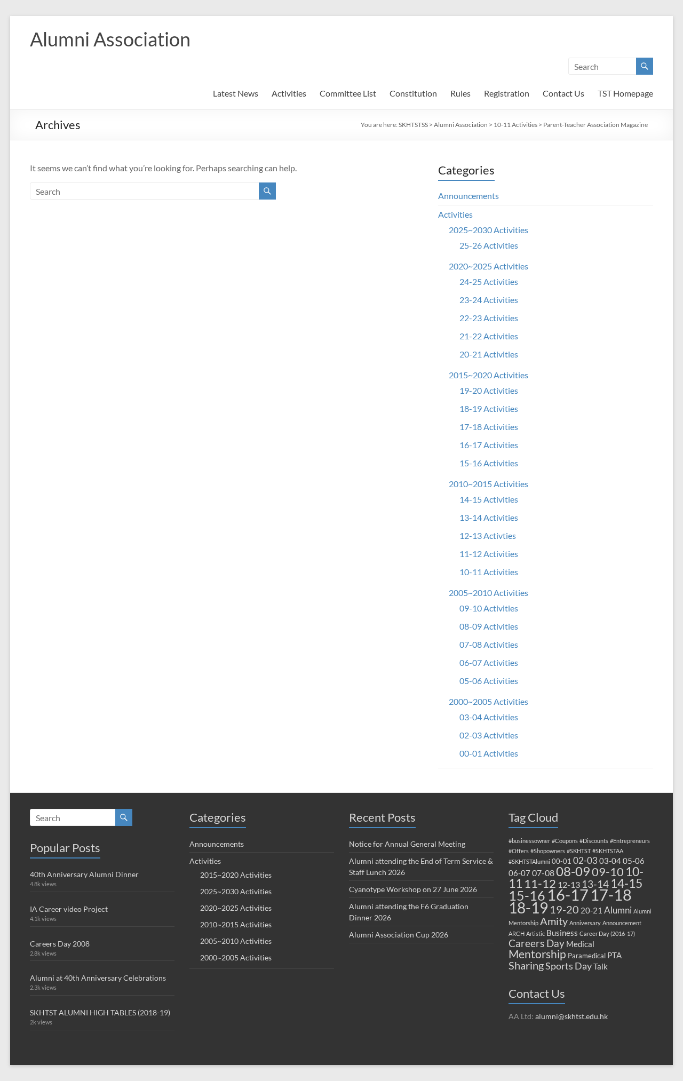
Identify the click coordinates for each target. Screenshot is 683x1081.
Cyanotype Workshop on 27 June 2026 (413, 889)
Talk (600, 966)
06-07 (519, 873)
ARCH (517, 933)
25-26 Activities (488, 245)
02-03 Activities (488, 735)
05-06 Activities (488, 680)
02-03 (585, 860)
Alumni (618, 910)
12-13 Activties (487, 535)
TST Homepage (625, 93)
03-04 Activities (488, 717)
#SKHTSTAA (607, 850)
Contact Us (563, 93)
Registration (506, 93)
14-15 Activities (488, 499)
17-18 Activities (488, 427)
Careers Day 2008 (60, 943)
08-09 (573, 871)
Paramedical (587, 955)
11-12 (540, 883)
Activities (289, 93)
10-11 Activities (515, 125)
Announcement (621, 922)
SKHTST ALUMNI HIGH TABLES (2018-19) (100, 1012)
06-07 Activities (488, 662)
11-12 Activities (488, 554)
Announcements (468, 195)
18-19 (528, 908)
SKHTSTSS (413, 125)
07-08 (543, 873)
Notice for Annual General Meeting (407, 843)
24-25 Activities (488, 281)
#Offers (519, 850)
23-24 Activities (488, 300)
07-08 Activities (488, 644)
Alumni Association (110, 39)
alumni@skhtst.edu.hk (571, 1016)
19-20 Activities (488, 390)
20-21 (591, 910)
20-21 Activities (488, 354)
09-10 (608, 871)
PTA (614, 955)
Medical (580, 944)
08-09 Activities (488, 626)
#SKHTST (579, 850)
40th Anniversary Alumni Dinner (84, 874)
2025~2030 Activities (488, 230)
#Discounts (593, 840)
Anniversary (585, 922)
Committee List (348, 93)
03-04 (610, 860)
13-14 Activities (488, 517)
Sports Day (568, 966)
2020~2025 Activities (488, 266)
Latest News (235, 93)
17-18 (611, 894)
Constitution (413, 93)
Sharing (526, 965)
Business (562, 932)
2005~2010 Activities (488, 592)
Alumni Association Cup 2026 (398, 934)
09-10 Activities (488, 608)
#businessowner (529, 840)
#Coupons (565, 840)
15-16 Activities (488, 463)
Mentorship (537, 953)
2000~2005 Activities (488, 701)
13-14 (595, 884)
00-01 (561, 861)
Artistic (535, 933)
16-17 (568, 895)
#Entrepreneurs (630, 840)
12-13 (569, 884)
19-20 (564, 909)
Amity (554, 921)
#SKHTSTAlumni (529, 861)
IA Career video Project (69, 908)
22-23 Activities (488, 318)
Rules (460, 93)
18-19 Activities (488, 408)
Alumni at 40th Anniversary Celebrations (98, 977)
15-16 (527, 895)
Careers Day (537, 943)
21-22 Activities (488, 336)
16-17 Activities (488, 445)
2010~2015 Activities (488, 484)
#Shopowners (547, 850)
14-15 (626, 883)
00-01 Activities (488, 753)
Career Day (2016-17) (607, 933)
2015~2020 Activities (488, 375)
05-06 (634, 860)
